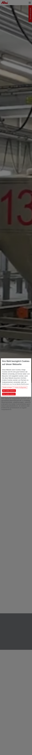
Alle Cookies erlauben (9, 394)
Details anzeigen (7, 387)
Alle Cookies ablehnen (9, 390)
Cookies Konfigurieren (20, 387)
